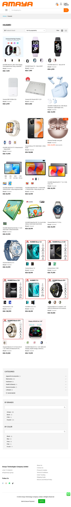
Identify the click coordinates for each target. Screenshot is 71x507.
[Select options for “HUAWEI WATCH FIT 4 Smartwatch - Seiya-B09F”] (8, 137)
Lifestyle (8, 390)
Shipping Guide (41, 477)
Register (66, 5)
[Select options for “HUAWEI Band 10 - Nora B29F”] (31, 56)
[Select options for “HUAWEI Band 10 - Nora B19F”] (53, 56)
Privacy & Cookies (42, 470)
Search (66, 10)
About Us (39, 465)
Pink (8, 444)
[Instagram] (6, 483)
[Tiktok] (12, 483)
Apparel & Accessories (12, 376)
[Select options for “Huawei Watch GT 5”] (8, 259)
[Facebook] (2, 483)
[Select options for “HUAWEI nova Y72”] (31, 298)
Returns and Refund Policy (44, 479)
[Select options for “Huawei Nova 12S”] (8, 298)
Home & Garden (10, 387)
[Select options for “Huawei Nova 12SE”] (53, 259)
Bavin (8, 414)
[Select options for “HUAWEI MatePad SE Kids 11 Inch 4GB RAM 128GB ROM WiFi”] (8, 219)
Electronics (9, 379)
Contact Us (40, 468)
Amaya (9, 412)
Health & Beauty (10, 384)
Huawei (9, 420)
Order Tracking (41, 475)
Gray (8, 441)
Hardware (9, 381)
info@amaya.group (7, 472)
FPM (8, 417)
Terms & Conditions (42, 472)
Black (8, 436)
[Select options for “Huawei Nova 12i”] (31, 259)
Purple (9, 446)
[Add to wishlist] (17, 56)
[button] (8, 96)
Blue (8, 439)
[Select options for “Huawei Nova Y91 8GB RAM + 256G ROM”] (31, 137)
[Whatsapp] (9, 483)
